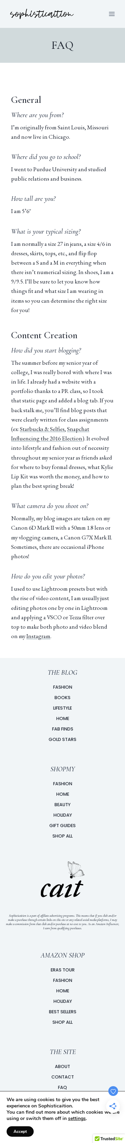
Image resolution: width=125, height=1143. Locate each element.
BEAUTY (62, 805)
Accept (20, 1131)
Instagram (38, 636)
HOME (62, 794)
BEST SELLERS (62, 1012)
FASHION (62, 784)
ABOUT (62, 1066)
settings (77, 1118)
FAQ (62, 1087)
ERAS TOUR (63, 970)
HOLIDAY (62, 815)
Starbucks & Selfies (42, 429)
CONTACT (62, 1077)
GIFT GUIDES (62, 825)
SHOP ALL (62, 836)
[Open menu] (111, 13)
